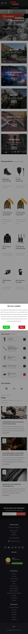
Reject (22, 327)
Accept (6, 327)
